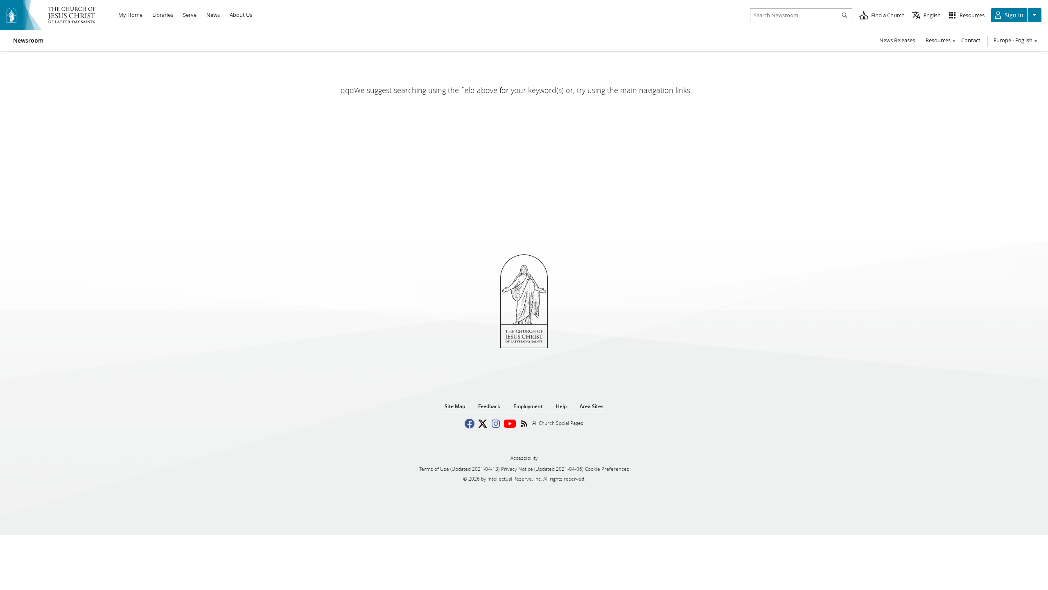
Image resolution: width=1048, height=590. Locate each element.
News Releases (897, 40)
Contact (970, 40)
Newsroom (28, 40)
